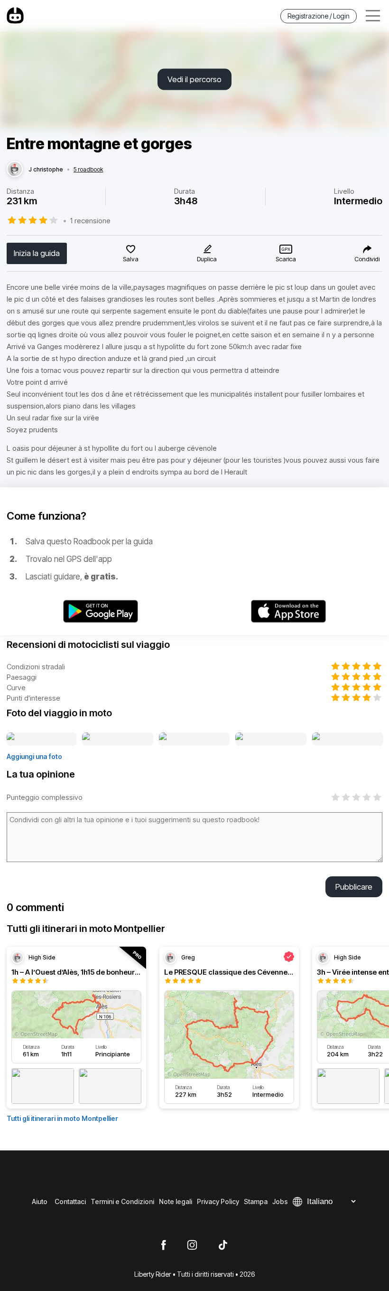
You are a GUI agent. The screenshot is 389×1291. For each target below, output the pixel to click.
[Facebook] (163, 1245)
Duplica (207, 259)
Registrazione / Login (318, 16)
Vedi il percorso (194, 79)
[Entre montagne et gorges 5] (347, 739)
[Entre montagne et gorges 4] (270, 739)
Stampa (256, 1201)
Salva (131, 259)
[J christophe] (15, 169)
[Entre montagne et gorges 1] (41, 739)
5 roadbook (88, 169)
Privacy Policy (218, 1201)
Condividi (367, 259)
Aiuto (39, 1201)
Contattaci (70, 1201)
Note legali (175, 1201)
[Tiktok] (223, 1245)
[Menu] (372, 16)
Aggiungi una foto (34, 756)
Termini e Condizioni (122, 1201)
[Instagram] (192, 1245)
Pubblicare (353, 887)
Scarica (286, 259)
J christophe (45, 169)
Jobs (280, 1201)
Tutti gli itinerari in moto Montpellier (62, 1118)
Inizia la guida (37, 253)
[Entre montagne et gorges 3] (194, 739)
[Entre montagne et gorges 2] (117, 739)
